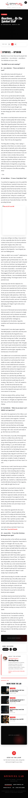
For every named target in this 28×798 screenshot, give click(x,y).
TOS (13, 787)
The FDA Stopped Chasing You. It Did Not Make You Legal (17, 700)
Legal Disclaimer (20, 787)
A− (9, 44)
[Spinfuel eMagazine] (14, 220)
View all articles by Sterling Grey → (16, 672)
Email (14, 649)
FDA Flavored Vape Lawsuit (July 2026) (17, 710)
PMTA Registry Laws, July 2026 (16, 719)
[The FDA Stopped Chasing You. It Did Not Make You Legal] (5, 700)
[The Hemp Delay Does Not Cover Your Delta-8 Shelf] (5, 690)
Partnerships (8, 784)
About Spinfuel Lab (18, 784)
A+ (15, 44)
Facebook (5, 649)
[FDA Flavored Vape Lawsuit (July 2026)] (5, 710)
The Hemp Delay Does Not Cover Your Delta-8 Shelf (17, 690)
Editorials (4, 14)
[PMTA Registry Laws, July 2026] (5, 719)
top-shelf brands (12, 529)
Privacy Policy (7, 787)
